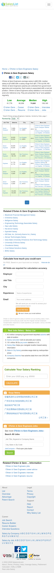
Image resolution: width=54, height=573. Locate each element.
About (4, 564)
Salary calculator (13, 340)
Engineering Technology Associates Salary (21, 223)
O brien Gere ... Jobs (37, 110)
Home (4, 68)
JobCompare (10, 448)
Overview (6, 493)
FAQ (29, 504)
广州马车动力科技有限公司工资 (18, 400)
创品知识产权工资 (12, 405)
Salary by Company (10, 533)
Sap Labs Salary (11, 226)
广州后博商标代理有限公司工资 (18, 409)
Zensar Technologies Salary (15, 237)
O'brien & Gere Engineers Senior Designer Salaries (42, 126)
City (5, 286)
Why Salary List (34, 512)
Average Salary (31, 564)
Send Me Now (22, 309)
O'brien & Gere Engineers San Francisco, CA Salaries (43, 157)
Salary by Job (8, 540)
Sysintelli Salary (11, 231)
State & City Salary (14, 350)
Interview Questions (10, 528)
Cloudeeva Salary (12, 245)
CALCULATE (11, 383)
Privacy (30, 493)
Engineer (5, 163)
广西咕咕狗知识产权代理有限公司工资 (21, 413)
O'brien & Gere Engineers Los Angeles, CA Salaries (42, 132)
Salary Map (11, 345)
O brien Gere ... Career (14, 107)
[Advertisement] (27, 37)
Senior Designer (5, 129)
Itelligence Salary (11, 220)
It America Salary (11, 217)
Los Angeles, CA (23, 129)
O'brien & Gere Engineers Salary (24, 68)
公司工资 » (43, 417)
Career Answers (9, 526)
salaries (43, 334)
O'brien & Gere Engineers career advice (21, 469)
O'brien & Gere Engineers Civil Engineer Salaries (42, 190)
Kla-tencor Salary (11, 228)
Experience (8, 293)
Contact (30, 509)
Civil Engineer (5, 192)
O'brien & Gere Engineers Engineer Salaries (42, 161)
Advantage (6, 496)
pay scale (23, 342)
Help (22, 564)
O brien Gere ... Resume (14, 110)
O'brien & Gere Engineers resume (19, 475)
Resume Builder (9, 523)
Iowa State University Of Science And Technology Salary (26, 239)
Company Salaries (14, 355)
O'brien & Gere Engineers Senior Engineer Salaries (42, 136)
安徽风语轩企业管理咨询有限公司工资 (21, 396)
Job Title (7, 280)
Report (30, 507)
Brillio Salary (10, 251)
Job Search (7, 520)
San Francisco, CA (24, 155)
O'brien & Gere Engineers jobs (18, 466)
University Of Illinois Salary (15, 242)
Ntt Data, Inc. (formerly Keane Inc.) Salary (20, 234)
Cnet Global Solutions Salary (16, 248)
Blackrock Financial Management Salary (20, 215)
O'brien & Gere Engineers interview (20, 472)
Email (5, 299)
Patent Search (8, 499)
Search (10, 452)
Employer (7, 273)
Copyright (31, 496)
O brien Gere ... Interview (39, 107)
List (3, 491)
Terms (30, 491)
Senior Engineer (5, 138)
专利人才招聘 (16, 567)
